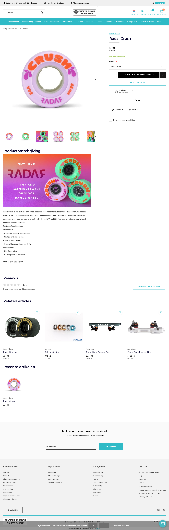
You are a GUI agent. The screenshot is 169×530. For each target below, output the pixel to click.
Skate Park (78, 22)
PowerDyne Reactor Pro (97, 352)
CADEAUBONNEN (147, 22)
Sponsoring (7, 492)
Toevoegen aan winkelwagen (138, 75)
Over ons (6, 472)
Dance (99, 22)
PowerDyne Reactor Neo (139, 352)
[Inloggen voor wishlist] (163, 75)
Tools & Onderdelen (51, 22)
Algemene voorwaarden (11, 479)
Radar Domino (10, 352)
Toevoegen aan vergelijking (124, 120)
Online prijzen (8, 486)
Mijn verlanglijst (53, 479)
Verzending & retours (10, 482)
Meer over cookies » (121, 526)
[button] (9, 136)
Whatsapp (136, 109)
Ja (93, 526)
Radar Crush (9, 401)
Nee (104, 526)
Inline (159, 22)
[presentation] (95, 80)
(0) (120, 42)
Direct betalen (137, 82)
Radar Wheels (114, 33)
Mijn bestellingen (54, 476)
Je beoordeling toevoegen (148, 287)
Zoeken (41, 13)
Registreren (52, 472)
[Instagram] (158, 510)
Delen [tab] (137, 100)
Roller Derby (67, 22)
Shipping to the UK (10, 499)
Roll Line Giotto (52, 352)
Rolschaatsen (13, 22)
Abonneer (111, 446)
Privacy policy (8, 489)
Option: (113, 61)
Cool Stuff (109, 22)
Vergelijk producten (55, 482)
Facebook (118, 109)
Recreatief (90, 22)
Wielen (38, 22)
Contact (6, 476)
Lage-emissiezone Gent (11, 496)
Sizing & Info (132, 22)
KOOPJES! (120, 22)
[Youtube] (164, 510)
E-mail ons (13, 510)
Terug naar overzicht (10, 29)
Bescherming (27, 22)
